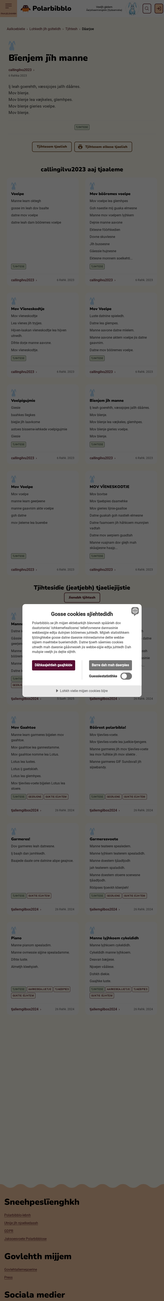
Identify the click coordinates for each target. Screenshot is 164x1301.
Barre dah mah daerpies (110, 665)
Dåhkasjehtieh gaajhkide (53, 665)
